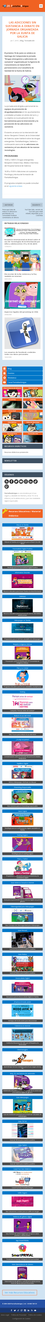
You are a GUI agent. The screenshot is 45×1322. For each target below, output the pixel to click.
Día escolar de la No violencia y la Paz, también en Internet (20, 275)
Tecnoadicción (29, 41)
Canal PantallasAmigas (17, 382)
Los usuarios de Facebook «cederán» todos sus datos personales (20, 353)
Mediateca (12, 378)
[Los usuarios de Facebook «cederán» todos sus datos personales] (22, 333)
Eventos (11, 373)
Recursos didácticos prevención (16, 452)
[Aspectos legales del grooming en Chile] (22, 295)
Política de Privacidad (18, 1315)
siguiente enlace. (15, 186)
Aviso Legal (5, 1315)
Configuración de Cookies (21, 1319)
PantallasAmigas (10, 493)
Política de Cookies (35, 1315)
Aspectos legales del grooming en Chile (21, 312)
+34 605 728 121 (32, 1304)
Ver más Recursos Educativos (20, 1292)
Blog (21, 41)
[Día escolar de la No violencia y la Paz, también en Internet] (22, 260)
